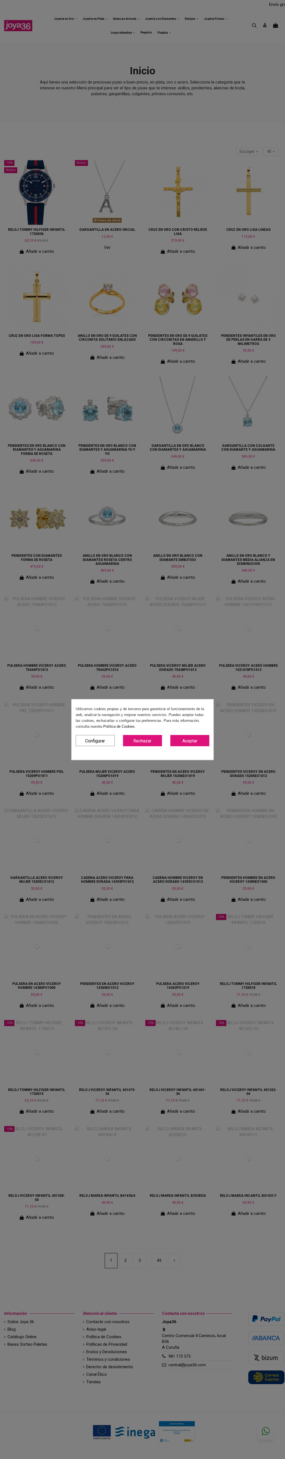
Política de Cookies (118, 726)
